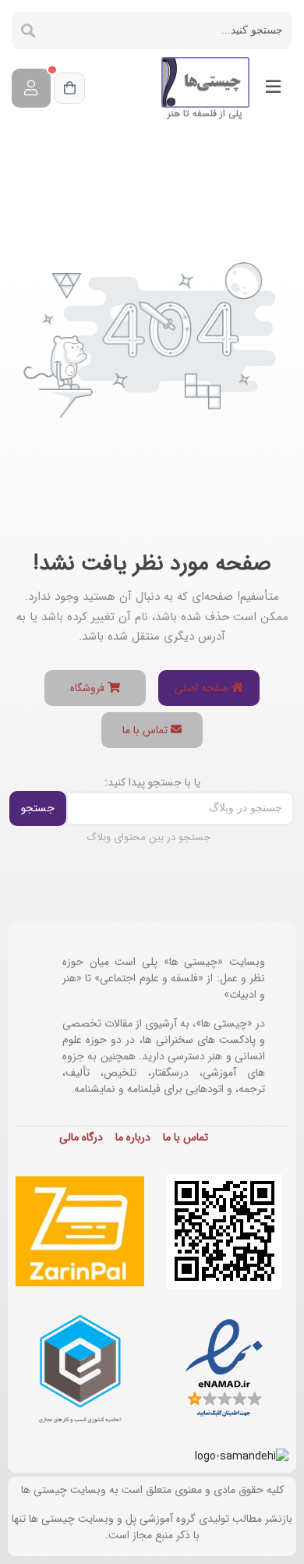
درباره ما (132, 1137)
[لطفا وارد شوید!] (31, 88)
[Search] (28, 30)
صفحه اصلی (203, 688)
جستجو (38, 808)
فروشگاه (89, 688)
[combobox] (168, 30)
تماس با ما (146, 730)
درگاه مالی (81, 1137)
